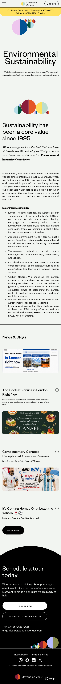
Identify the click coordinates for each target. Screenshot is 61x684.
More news (13, 530)
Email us (41, 13)
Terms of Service (39, 654)
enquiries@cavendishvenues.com (22, 630)
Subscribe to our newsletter (24, 616)
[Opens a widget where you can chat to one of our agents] (50, 679)
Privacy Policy (20, 654)
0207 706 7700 (29, 13)
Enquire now (24, 605)
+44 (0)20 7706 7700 (15, 627)
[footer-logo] (30, 677)
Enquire (51, 3)
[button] (4, 4)
